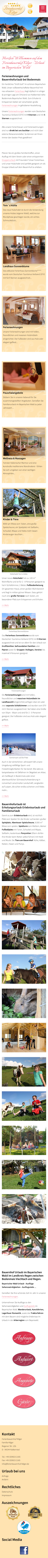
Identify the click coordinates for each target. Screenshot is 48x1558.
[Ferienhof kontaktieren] (30, 5)
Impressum (7, 1495)
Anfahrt (5, 1479)
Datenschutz (7, 1491)
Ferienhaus (19, 91)
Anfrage (5, 1476)
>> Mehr (5, 605)
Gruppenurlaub (8, 160)
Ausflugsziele (29, 1306)
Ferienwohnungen (10, 105)
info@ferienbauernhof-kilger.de (15, 1463)
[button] (42, 9)
